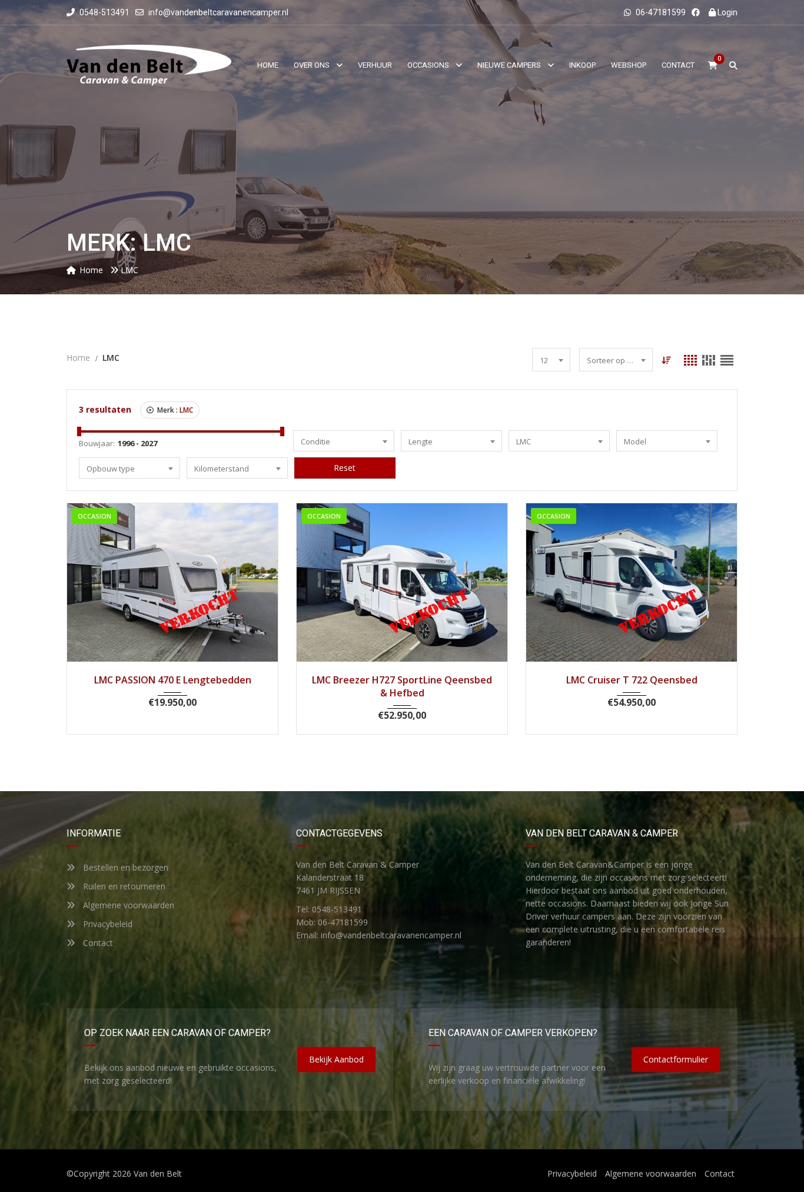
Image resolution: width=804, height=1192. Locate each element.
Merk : (174, 410)
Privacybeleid (106, 923)
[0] (712, 65)
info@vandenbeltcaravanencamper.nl (218, 12)
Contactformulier (675, 1059)
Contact (97, 942)
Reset (345, 467)
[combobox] (551, 359)
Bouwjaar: (97, 443)
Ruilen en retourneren (123, 886)
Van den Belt (158, 1173)
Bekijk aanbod (336, 1059)
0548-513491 (103, 12)
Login (726, 12)
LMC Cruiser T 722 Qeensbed (631, 679)
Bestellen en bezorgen (124, 867)
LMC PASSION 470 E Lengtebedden (172, 679)
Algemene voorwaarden (127, 905)
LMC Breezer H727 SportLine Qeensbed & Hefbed (402, 686)
